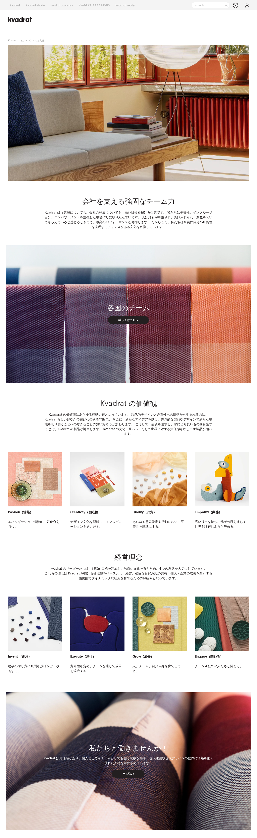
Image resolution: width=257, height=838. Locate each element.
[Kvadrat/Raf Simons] (94, 5)
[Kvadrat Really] (125, 5)
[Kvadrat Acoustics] (62, 5)
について (26, 40)
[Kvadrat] (15, 5)
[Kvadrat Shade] (35, 5)
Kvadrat (12, 40)
